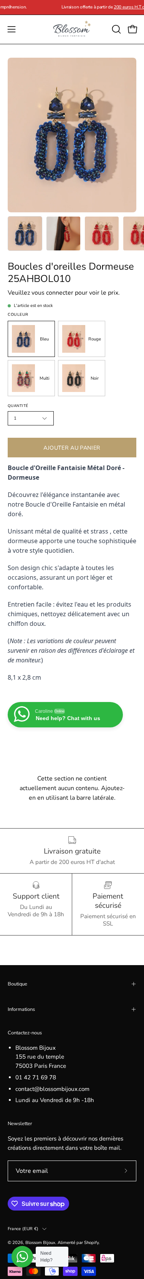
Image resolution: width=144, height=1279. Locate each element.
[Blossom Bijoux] (72, 29)
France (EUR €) (23, 1229)
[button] (115, 29)
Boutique (17, 984)
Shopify (91, 1242)
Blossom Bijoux (40, 1242)
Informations (21, 1009)
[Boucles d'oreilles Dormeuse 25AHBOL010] (25, 233)
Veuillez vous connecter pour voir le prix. (64, 292)
